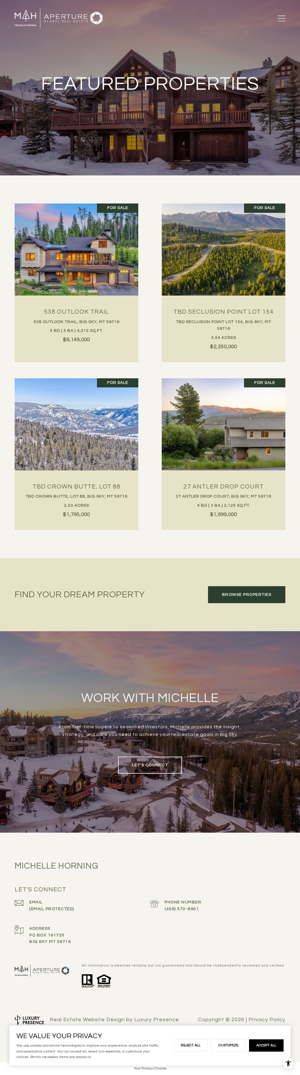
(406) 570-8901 (182, 909)
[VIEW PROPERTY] (76, 274)
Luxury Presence (156, 1019)
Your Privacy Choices (150, 1068)
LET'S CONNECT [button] (150, 765)
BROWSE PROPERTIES (247, 595)
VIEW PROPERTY (76, 280)
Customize (228, 1045)
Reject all (190, 1045)
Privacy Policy (266, 1019)
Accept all (266, 1045)
